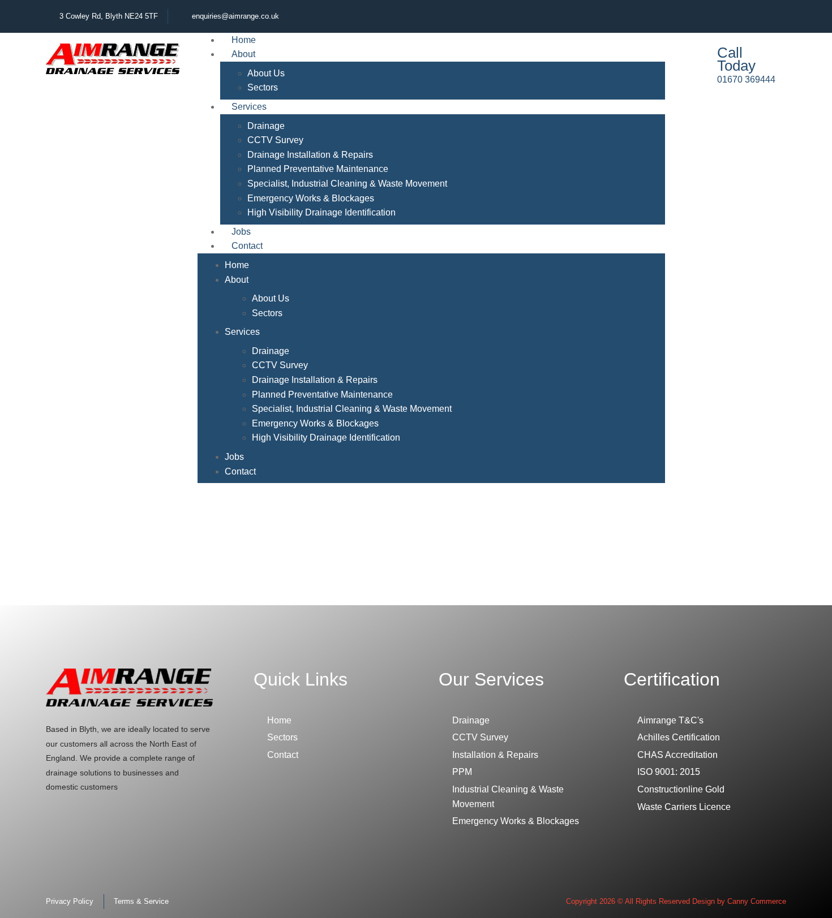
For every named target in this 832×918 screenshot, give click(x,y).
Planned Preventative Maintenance (317, 169)
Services (249, 106)
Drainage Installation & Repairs (310, 155)
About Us (266, 73)
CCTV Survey (275, 140)
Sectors (267, 313)
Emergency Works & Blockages (310, 198)
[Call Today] (694, 64)
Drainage (266, 126)
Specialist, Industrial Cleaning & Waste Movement (347, 183)
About (243, 54)
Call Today (736, 59)
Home (237, 265)
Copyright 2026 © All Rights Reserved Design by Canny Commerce (676, 901)
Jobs (234, 457)
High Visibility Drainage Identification (321, 212)
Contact (247, 246)
